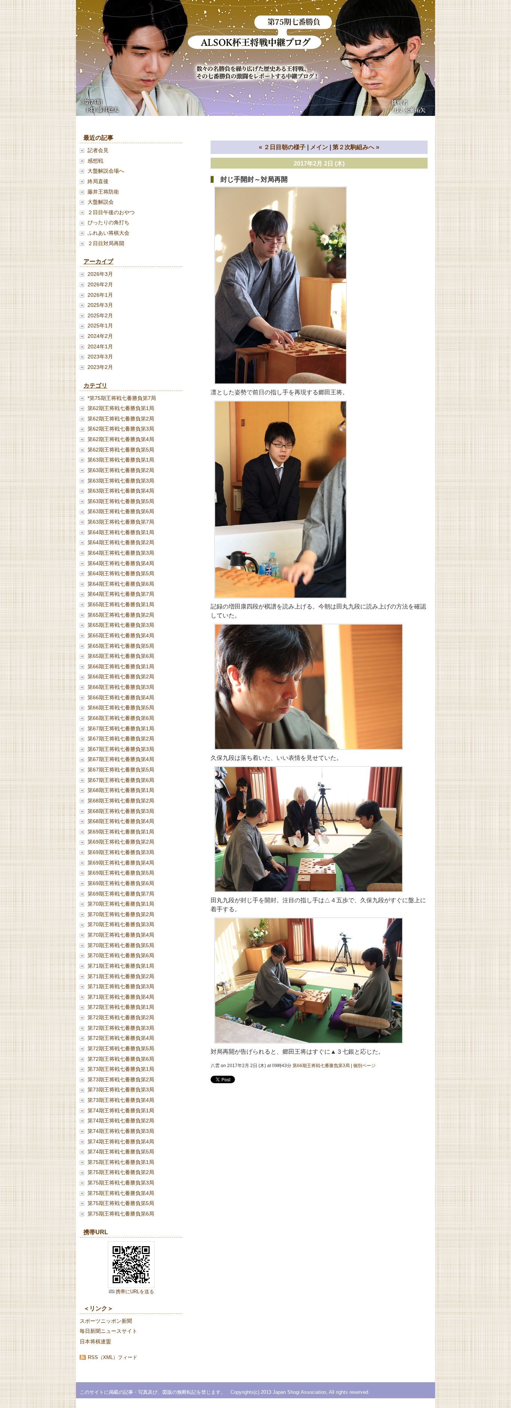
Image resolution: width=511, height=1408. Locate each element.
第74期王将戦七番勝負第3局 (121, 1131)
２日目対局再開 (106, 243)
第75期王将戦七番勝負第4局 (121, 1193)
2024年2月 (100, 336)
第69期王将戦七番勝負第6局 (121, 883)
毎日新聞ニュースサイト (108, 1331)
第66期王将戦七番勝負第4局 (121, 697)
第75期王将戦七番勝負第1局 (121, 1162)
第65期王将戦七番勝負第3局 (121, 625)
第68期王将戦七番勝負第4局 (121, 821)
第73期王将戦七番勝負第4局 (121, 1100)
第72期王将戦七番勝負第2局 (121, 1017)
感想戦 (95, 161)
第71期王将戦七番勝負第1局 (121, 966)
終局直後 (98, 181)
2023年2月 (100, 367)
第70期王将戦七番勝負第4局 (121, 935)
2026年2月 (100, 284)
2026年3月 (100, 274)
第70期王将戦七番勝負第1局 (121, 904)
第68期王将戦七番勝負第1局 (121, 790)
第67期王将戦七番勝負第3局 (121, 749)
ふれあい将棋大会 (108, 233)
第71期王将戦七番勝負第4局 (121, 997)
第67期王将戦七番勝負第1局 (121, 728)
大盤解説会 (101, 202)
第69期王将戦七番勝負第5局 (121, 873)
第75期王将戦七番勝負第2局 (121, 1172)
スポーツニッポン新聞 (106, 1321)
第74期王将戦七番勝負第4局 (121, 1141)
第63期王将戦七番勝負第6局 (121, 511)
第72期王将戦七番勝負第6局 (121, 1059)
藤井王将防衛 (103, 192)
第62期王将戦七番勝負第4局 (121, 439)
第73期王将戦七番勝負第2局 (121, 1079)
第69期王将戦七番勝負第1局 (121, 832)
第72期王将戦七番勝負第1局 (121, 1007)
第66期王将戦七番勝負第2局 (121, 677)
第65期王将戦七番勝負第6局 (121, 656)
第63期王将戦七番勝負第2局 (121, 470)
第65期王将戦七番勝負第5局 (121, 646)
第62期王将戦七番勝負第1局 (121, 408)
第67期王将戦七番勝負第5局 (121, 770)
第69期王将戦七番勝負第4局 (121, 863)
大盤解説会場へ (106, 171)
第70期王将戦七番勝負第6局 (121, 955)
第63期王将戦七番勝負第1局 (121, 460)
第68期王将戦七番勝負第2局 (121, 801)
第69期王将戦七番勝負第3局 (121, 852)
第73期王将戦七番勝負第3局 (121, 1090)
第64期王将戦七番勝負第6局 (121, 584)
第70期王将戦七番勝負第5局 (121, 945)
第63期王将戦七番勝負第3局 (121, 481)
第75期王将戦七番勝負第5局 (121, 1203)
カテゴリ (95, 385)
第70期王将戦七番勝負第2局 (121, 914)
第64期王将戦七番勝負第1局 (121, 532)
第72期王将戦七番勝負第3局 (121, 1028)
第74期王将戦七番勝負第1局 (121, 1110)
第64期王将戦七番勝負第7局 (121, 594)
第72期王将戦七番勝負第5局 (121, 1048)
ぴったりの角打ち (108, 222)
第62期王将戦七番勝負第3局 (121, 429)
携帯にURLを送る (135, 1291)
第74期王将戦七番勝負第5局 (121, 1152)
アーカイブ (98, 261)
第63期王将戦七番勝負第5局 (121, 501)
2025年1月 (100, 326)
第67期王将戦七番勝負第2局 (121, 739)
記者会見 (98, 150)
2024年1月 (100, 346)
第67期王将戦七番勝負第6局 (121, 780)
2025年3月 (100, 305)
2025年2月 (100, 315)
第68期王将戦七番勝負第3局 (121, 811)
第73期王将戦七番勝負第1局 (121, 1069)
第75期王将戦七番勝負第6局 (121, 1214)
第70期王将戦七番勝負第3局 (121, 924)
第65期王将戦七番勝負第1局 (121, 604)
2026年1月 (100, 295)
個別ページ (364, 1065)
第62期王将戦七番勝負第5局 (121, 450)
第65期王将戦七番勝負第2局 (121, 615)
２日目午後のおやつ (111, 212)
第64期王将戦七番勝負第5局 (121, 573)
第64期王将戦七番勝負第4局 (121, 563)
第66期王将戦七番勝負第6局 (121, 718)
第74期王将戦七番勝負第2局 (121, 1121)
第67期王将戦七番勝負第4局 (121, 759)
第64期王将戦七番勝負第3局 (121, 553)
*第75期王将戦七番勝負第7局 (122, 398)
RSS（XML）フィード (112, 1357)
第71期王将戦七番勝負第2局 (121, 976)
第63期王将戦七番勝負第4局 (121, 491)
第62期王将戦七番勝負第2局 (121, 419)
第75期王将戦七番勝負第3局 (121, 1183)
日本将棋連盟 (95, 1341)
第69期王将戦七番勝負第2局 (121, 842)
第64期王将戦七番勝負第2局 (121, 542)
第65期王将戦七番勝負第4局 (121, 635)
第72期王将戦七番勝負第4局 (121, 1038)
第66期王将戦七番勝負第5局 (121, 708)
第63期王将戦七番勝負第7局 (121, 522)
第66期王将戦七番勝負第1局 (121, 666)
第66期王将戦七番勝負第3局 (121, 687)
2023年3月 (100, 357)
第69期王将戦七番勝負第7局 (121, 894)
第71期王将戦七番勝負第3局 (121, 986)
